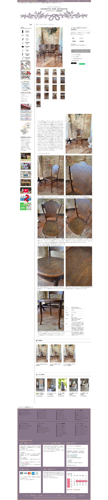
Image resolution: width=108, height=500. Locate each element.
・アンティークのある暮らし (25, 142)
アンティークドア (40, 423)
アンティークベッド (24, 427)
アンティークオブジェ (61, 427)
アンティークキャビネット (24, 410)
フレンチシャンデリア (80, 412)
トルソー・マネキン (61, 430)
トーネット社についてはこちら (44, 153)
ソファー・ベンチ (60, 417)
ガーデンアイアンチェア (62, 418)
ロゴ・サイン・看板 (61, 432)
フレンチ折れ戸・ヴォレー (43, 428)
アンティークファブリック (81, 431)
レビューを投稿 (75, 56)
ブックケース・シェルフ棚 (25, 413)
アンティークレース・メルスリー (82, 430)
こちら (27, 450)
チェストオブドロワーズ (25, 425)
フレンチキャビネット (24, 412)
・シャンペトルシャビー (24, 96)
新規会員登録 (61, 1)
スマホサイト (86, 1)
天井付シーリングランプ (81, 414)
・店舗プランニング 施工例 (25, 149)
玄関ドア (40, 425)
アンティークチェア (43, 24)
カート (80, 1)
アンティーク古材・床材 (62, 433)
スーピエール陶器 (79, 425)
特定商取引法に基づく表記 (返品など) (78, 45)
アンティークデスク (42, 417)
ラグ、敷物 (59, 435)
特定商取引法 (33, 495)
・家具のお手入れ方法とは (25, 147)
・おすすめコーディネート (25, 139)
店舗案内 (48, 1)
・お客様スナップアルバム (25, 140)
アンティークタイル (61, 425)
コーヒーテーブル (41, 413)
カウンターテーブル (42, 416)
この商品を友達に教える (77, 58)
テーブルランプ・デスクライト (82, 418)
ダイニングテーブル (42, 412)
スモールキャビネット (24, 414)
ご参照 (26, 463)
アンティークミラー (24, 428)
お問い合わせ (54, 1)
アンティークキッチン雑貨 (81, 426)
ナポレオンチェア (60, 414)
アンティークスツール (61, 416)
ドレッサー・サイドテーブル (26, 426)
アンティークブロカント (80, 423)
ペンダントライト (79, 413)
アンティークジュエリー (81, 428)
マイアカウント (73, 1)
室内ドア (40, 426)
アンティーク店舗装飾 (60, 423)
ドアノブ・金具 (41, 432)
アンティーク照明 (78, 410)
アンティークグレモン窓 (43, 427)
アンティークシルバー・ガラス (82, 427)
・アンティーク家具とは (24, 143)
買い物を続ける (75, 60)
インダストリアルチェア (62, 419)
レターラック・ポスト (61, 431)
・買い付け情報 (23, 150)
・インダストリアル (24, 98)
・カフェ (22, 97)
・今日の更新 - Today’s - (25, 146)
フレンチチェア (60, 412)
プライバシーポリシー (50, 495)
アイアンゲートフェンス (43, 430)
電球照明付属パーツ (80, 419)
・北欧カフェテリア (24, 101)
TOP (37, 24)
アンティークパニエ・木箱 (81, 433)
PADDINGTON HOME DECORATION (28, 1)
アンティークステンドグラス (44, 431)
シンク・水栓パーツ (61, 428)
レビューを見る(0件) (76, 54)
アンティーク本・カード (81, 432)
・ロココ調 (22, 94)
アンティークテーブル (41, 410)
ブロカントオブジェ (80, 435)
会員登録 (59, 495)
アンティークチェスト (23, 423)
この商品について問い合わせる (81, 51)
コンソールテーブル (42, 414)
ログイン (67, 1)
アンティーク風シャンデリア (81, 417)
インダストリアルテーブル (43, 418)
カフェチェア (51, 24)
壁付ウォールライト (80, 416)
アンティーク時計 (60, 426)
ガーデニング (59, 436)
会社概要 (41, 495)
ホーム (26, 495)
